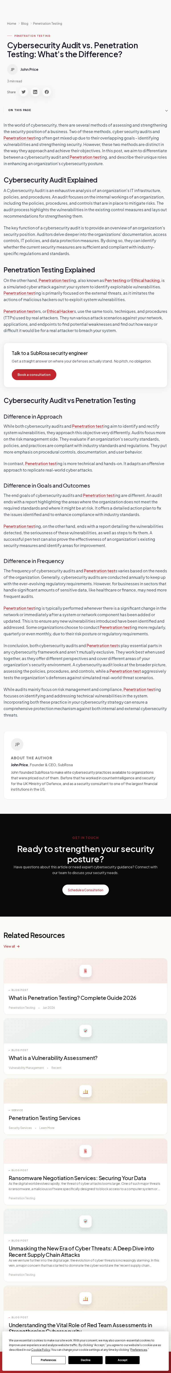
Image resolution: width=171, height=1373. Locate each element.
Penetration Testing (47, 23)
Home (11, 23)
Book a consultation (34, 375)
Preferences (48, 1360)
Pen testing (115, 280)
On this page (19, 110)
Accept (122, 1360)
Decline (85, 1360)
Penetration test (19, 137)
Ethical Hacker (60, 311)
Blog (24, 23)
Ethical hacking (145, 280)
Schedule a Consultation (85, 890)
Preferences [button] (138, 1349)
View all (9, 946)
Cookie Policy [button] (40, 1349)
